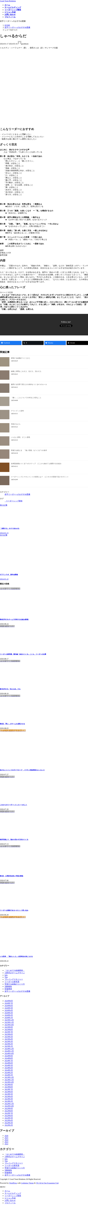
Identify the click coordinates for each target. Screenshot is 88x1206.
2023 (6, 1142)
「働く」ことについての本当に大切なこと (26, 398)
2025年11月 (9, 1022)
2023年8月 (9, 1087)
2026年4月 (9, 1010)
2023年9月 (9, 1085)
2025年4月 (9, 1039)
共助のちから (16, 424)
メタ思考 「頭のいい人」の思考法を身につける (16, 956)
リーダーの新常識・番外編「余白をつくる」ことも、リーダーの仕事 (23, 654)
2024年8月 (9, 1058)
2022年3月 (9, 1123)
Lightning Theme (27, 1183)
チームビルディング (13, 1193)
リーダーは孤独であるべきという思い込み (14, 910)
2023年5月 (9, 1094)
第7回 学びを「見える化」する (10, 689)
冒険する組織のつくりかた (20, 358)
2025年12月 (9, 1020)
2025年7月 (9, 1032)
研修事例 (8, 989)
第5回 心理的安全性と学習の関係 (11, 876)
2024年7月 (9, 1061)
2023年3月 (9, 1099)
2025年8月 (9, 1029)
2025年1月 (9, 1046)
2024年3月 (9, 1070)
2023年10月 (9, 1082)
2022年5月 (9, 1118)
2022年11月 (9, 1104)
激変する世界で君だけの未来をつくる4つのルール (29, 384)
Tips (6, 977)
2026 (6, 1136)
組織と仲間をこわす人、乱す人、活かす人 (26, 371)
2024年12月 (9, 1049)
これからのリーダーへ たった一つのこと (13, 805)
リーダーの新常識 (12, 982)
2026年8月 (9, 1001)
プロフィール (10, 1203)
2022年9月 (9, 1108)
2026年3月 (9, 1013)
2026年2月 (9, 1015)
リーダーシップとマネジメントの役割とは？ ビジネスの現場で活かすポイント (40, 477)
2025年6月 (9, 1034)
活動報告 (8, 986)
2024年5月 (9, 1065)
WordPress (13, 1183)
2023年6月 (9, 1092)
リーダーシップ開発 (14, 501)
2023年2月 (9, 1101)
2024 (6, 1140)
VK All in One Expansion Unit (47, 1183)
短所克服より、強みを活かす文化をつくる (14, 839)
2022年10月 (9, 1106)
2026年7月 (9, 1003)
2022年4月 (9, 1120)
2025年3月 (9, 1041)
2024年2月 (9, 1073)
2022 (6, 1144)
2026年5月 (9, 1008)
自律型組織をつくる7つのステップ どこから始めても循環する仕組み (36, 463)
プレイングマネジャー (14, 979)
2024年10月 (9, 1053)
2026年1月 (9, 1018)
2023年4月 (9, 1096)
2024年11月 (9, 1051)
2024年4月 (9, 1068)
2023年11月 (9, 1080)
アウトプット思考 (17, 411)
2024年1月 (9, 1075)
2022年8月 (9, 1111)
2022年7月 (9, 1113)
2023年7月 (9, 1089)
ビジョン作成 (10, 1198)
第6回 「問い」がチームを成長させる (12, 724)
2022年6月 (9, 1116)
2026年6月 (9, 1006)
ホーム (7, 1191)
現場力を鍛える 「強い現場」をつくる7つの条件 (29, 450)
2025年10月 (9, 1025)
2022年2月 (9, 1125)
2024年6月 (9, 1063)
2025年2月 (9, 1044)
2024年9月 (9, 1056)
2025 (6, 1138)
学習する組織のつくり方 (15, 984)
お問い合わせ (10, 1200)
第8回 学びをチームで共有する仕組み (14, 619)
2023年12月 (9, 1077)
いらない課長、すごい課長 (20, 437)
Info (6, 975)
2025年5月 (9, 1037)
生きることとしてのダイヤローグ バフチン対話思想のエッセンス (22, 770)
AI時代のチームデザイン (15, 973)
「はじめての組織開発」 (15, 970)
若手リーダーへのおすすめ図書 (17, 494)
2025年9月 (9, 1027)
